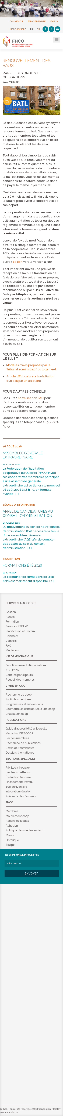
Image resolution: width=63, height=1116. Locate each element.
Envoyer (31, 873)
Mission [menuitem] (10, 835)
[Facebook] (45, 29)
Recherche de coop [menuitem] (19, 694)
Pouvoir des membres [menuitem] (20, 679)
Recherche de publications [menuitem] (23, 743)
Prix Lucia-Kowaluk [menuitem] (18, 767)
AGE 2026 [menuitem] (12, 670)
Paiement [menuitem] (12, 636)
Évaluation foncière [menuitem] (18, 777)
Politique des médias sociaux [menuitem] (25, 830)
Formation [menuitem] (12, 621)
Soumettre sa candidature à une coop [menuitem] (30, 709)
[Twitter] (51, 29)
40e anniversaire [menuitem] (16, 786)
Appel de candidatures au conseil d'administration (28, 513)
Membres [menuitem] (12, 811)
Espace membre (37, 21)
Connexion (16, 21)
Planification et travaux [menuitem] (20, 631)
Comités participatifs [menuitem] (19, 675)
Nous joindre (18, 29)
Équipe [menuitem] (10, 844)
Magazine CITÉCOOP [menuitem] (19, 733)
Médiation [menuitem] (12, 650)
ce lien (17, 261)
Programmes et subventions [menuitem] (24, 704)
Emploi (54, 21)
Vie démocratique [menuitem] (19, 656)
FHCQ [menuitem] (9, 802)
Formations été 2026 (22, 565)
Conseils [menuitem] (11, 640)
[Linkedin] (57, 29)
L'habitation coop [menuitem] (17, 713)
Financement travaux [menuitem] (19, 782)
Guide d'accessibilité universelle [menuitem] (26, 728)
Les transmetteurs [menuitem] (18, 772)
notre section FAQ (31, 398)
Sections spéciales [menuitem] (21, 758)
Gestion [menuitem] (11, 612)
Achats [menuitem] (10, 616)
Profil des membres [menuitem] (18, 699)
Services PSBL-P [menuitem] (17, 626)
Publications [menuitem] (16, 720)
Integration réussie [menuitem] (18, 791)
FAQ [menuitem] (8, 645)
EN (38, 29)
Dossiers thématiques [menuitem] (20, 752)
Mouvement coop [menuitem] (17, 816)
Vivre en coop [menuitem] (16, 685)
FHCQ (20, 41)
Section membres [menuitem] (17, 738)
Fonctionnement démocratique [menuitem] (26, 665)
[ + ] (17, 494)
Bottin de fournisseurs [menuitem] (20, 748)
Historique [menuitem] (12, 840)
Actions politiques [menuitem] (17, 820)
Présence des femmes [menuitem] (21, 796)
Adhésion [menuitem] (12, 825)
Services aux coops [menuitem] (21, 603)
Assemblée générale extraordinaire (23, 455)
